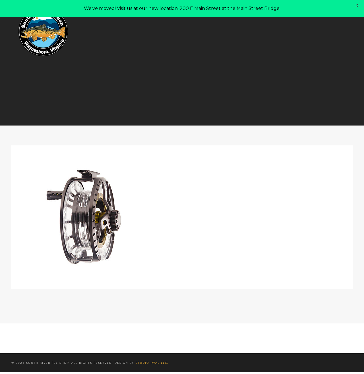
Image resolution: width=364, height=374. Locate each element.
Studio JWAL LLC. (152, 363)
